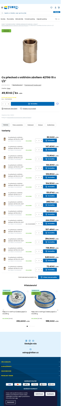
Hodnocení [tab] (30, 125)
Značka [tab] (50, 125)
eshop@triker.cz (30, 352)
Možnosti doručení (10, 109)
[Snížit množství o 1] (3, 104)
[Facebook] (26, 341)
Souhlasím (50, 394)
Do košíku (34, 104)
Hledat (56, 12)
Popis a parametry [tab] (18, 125)
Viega (8, 88)
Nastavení (10, 402)
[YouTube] (33, 341)
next (58, 310)
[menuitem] (3, 19)
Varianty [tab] (5, 125)
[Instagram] (30, 341)
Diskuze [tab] (40, 125)
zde (16, 398)
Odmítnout (39, 394)
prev (3, 310)
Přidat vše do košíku (50, 277)
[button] (41, 140)
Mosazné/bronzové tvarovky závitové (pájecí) (19, 117)
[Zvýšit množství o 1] (8, 104)
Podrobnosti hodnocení (32, 85)
